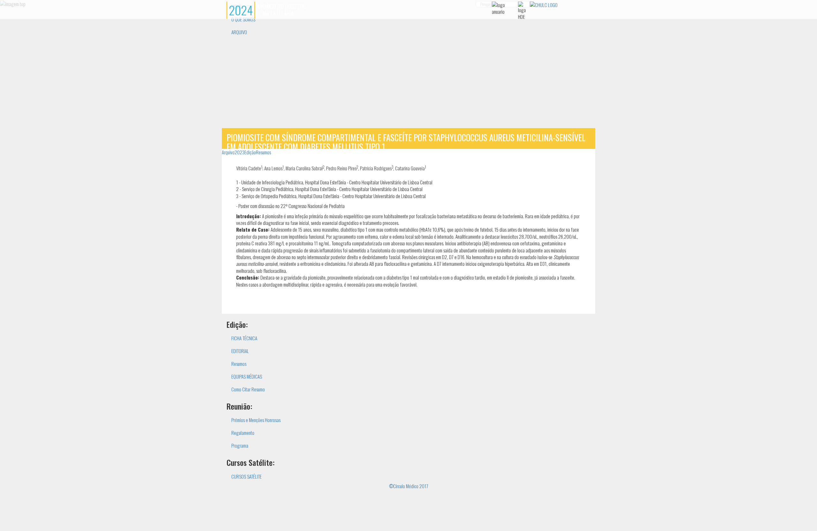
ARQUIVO (239, 31)
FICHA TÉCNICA (244, 338)
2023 (239, 152)
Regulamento (242, 432)
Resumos (263, 152)
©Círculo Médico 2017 (408, 485)
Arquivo (228, 152)
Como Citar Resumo (248, 389)
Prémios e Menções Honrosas (256, 419)
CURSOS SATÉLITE (246, 476)
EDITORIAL (240, 350)
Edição (250, 152)
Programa (239, 445)
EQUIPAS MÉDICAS (246, 376)
